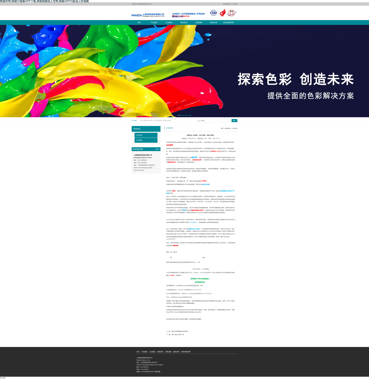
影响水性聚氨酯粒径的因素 (180, 331)
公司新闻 (139, 140)
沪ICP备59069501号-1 (148, 371)
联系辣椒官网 (227, 4)
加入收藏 (234, 4)
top (184, 346)
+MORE (157, 149)
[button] (179, 115)
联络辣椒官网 (228, 22)
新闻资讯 (183, 22)
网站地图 (157, 371)
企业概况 (168, 22)
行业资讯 (139, 135)
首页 (139, 22)
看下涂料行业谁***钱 (178, 334)
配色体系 (213, 22)
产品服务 (154, 22)
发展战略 (198, 22)
